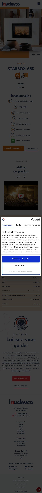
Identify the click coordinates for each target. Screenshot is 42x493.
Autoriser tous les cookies (21, 259)
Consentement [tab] (7, 225)
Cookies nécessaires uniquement (21, 272)
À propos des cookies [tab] (32, 225)
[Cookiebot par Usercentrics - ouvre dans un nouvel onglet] (31, 219)
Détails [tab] (18, 225)
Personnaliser (20, 265)
